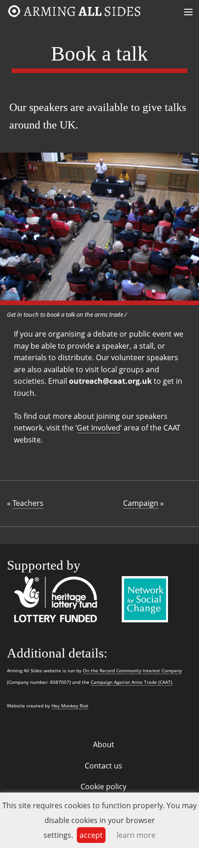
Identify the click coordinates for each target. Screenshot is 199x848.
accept (91, 835)
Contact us (103, 766)
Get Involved (98, 428)
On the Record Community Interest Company (132, 671)
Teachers (28, 503)
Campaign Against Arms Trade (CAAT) (131, 682)
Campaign (140, 503)
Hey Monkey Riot (69, 706)
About (103, 744)
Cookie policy (103, 786)
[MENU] (102, 12)
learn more (136, 835)
